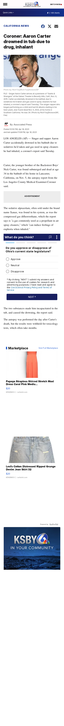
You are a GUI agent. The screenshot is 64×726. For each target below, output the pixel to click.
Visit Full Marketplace (48, 348)
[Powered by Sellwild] (53, 524)
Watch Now (55, 4)
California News (16, 25)
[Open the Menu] (5, 4)
